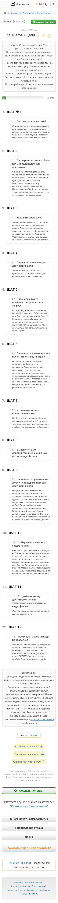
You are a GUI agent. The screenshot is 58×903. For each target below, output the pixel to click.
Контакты (33, 893)
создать (44, 21)
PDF (16, 21)
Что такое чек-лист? (34, 882)
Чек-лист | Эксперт (19, 863)
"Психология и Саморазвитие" (29, 806)
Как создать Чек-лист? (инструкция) (28, 886)
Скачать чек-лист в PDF (28, 761)
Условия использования (38, 889)
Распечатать (27, 754)
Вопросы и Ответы (16, 889)
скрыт (33, 735)
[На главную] (5, 12)
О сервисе (18, 882)
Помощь (23, 893)
